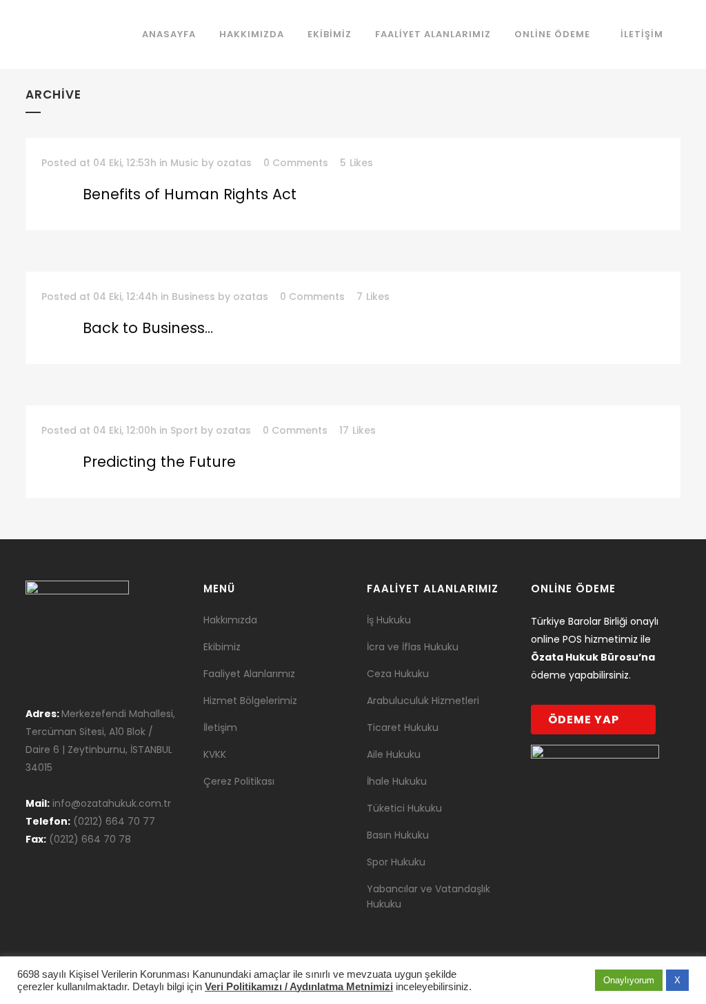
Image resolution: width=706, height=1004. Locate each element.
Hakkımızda (230, 620)
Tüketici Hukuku (404, 808)
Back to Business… (148, 328)
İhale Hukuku (397, 781)
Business (193, 296)
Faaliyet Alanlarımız (249, 674)
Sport (184, 430)
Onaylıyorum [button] (628, 980)
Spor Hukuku (396, 862)
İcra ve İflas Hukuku (412, 647)
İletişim (220, 727)
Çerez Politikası (238, 781)
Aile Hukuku (394, 754)
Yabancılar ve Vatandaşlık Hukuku (428, 896)
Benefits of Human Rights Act (189, 194)
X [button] (677, 980)
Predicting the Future (159, 462)
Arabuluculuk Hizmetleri (423, 700)
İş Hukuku (389, 620)
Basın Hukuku (398, 835)
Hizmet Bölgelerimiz (250, 700)
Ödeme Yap (583, 719)
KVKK (214, 754)
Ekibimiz (222, 647)
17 (357, 430)
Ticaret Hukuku (402, 727)
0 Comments (295, 163)
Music (184, 163)
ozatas (234, 163)
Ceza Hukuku (398, 674)
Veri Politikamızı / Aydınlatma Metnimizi (299, 986)
